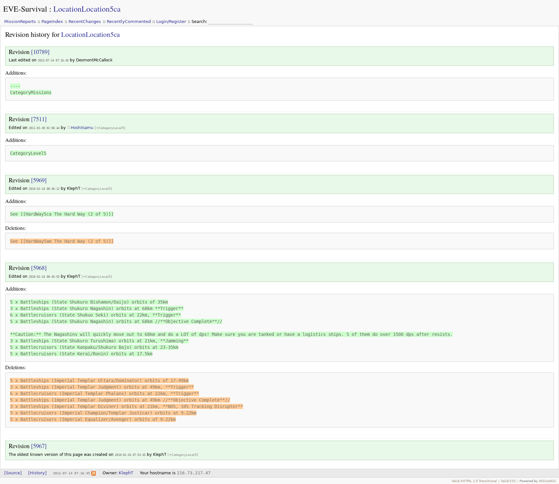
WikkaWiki (547, 481)
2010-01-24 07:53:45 (130, 455)
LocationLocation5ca (87, 9)
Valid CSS (508, 481)
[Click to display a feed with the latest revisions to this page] (93, 472)
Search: (200, 21)
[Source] (13, 472)
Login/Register (171, 21)
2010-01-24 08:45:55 (44, 276)
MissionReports (20, 21)
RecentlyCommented (129, 21)
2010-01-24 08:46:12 (44, 188)
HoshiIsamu (82, 127)
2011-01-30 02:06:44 (44, 128)
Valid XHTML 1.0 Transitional (474, 481)
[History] (37, 472)
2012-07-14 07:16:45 (53, 60)
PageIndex (52, 21)
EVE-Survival (25, 9)
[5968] (39, 268)
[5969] (39, 180)
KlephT (126, 472)
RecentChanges (85, 21)
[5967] (39, 446)
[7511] (39, 119)
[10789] (40, 52)
